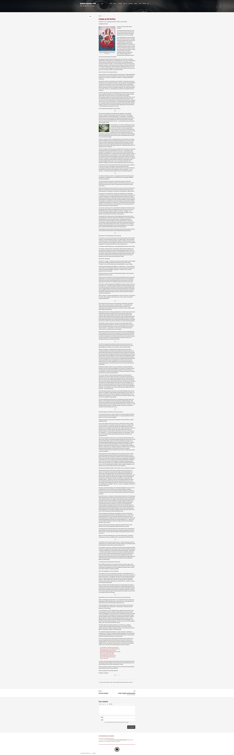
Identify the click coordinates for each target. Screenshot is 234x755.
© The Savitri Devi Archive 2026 (85, 753)
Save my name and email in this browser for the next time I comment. (117, 722)
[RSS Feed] (148, 4)
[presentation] (100, 704)
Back (90, 16)
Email (102, 719)
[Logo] (88, 4)
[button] (100, 704)
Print (101, 16)
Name (102, 717)
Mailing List (94, 753)
